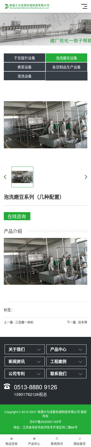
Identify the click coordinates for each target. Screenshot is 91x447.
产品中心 (34, 443)
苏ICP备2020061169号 (45, 421)
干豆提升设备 (24, 57)
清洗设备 (24, 75)
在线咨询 (17, 216)
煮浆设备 (24, 66)
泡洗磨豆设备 (66, 57)
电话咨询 (11, 443)
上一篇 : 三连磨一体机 (18, 322)
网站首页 (80, 443)
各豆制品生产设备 (66, 66)
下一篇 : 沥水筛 (77, 322)
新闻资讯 (57, 443)
